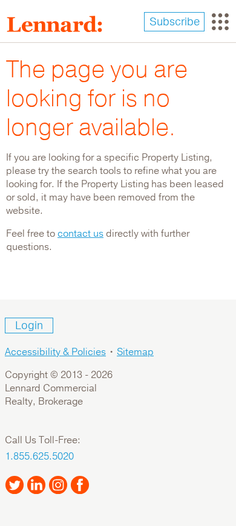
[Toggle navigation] (220, 21)
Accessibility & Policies (55, 352)
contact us (80, 233)
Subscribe (174, 21)
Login (29, 325)
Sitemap (135, 352)
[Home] (59, 24)
